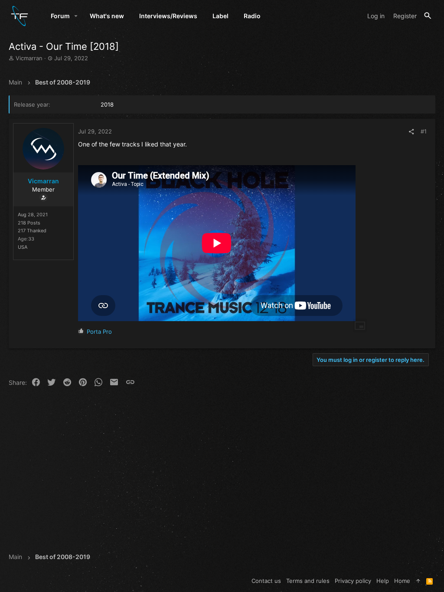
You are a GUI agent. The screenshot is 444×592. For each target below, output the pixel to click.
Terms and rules (308, 580)
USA (22, 247)
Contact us (266, 580)
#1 (424, 131)
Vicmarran (29, 58)
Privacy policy (353, 580)
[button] (76, 16)
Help (382, 580)
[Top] (418, 580)
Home (402, 580)
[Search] (427, 16)
